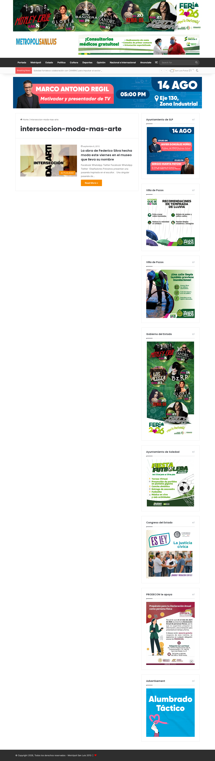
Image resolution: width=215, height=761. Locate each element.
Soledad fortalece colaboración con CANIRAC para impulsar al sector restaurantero (74, 70)
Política (61, 62)
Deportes (87, 62)
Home (25, 119)
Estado (49, 62)
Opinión (101, 62)
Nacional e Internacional (123, 62)
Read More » (91, 183)
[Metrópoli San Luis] (36, 41)
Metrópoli (36, 62)
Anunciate (145, 62)
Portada (22, 62)
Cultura (74, 62)
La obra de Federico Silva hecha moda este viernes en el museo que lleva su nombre (106, 155)
